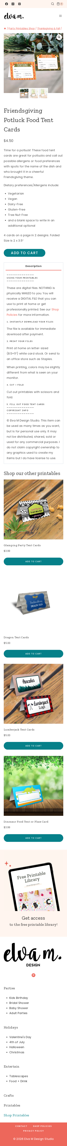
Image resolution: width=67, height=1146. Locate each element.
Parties (9, 988)
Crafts (9, 1095)
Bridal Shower (19, 1003)
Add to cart (24, 252)
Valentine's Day (20, 1037)
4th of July (17, 1042)
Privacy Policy (33, 1131)
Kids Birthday (18, 998)
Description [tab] (33, 266)
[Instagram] (13, 4)
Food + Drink (18, 1081)
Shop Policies (42, 1126)
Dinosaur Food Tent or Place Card (26, 821)
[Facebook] (6, 4)
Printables (12, 1105)
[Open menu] (60, 15)
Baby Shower (18, 1008)
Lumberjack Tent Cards (19, 729)
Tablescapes (18, 1076)
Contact (21, 1126)
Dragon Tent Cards (16, 637)
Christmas (16, 1052)
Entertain (11, 1066)
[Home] (5, 28)
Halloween (16, 1047)
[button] (59, 37)
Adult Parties (18, 1013)
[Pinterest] (19, 4)
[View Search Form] (52, 4)
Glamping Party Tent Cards (22, 545)
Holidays (11, 1027)
